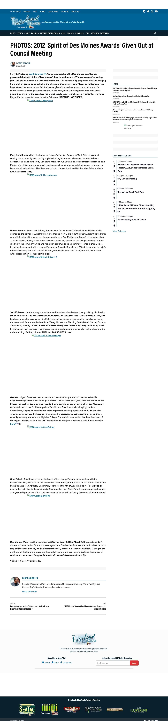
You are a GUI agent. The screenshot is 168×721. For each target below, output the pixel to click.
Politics (35, 33)
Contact (42, 11)
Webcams (104, 33)
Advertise (26, 11)
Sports (70, 33)
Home (12, 33)
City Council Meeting (127, 178)
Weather (95, 33)
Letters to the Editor (50, 33)
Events (20, 33)
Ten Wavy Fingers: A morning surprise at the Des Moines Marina (131, 96)
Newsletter (75, 11)
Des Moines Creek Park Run (130, 192)
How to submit (53, 11)
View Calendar (119, 231)
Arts (63, 33)
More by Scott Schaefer (29, 591)
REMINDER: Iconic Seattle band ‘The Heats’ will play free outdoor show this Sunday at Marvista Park (134, 103)
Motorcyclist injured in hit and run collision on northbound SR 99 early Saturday (133, 111)
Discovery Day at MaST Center (131, 219)
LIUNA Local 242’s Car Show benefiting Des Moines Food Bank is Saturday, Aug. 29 (136, 208)
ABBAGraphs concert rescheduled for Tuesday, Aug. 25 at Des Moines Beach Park (135, 167)
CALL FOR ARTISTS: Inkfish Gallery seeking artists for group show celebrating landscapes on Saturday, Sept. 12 (135, 89)
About (35, 11)
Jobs (87, 33)
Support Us (64, 11)
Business (79, 33)
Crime (27, 33)
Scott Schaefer (24, 63)
